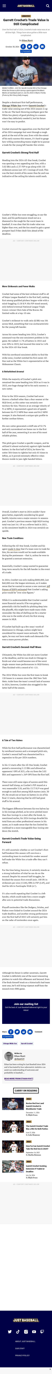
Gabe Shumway (34, 1135)
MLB (29, 1099)
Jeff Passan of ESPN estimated (26, 588)
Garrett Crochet (27, 1044)
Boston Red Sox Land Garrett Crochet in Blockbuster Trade (35, 1106)
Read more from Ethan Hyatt (18, 1079)
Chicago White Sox (10, 1044)
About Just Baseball (25, 1341)
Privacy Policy (22, 1355)
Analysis (26, 16)
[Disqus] (26, 1269)
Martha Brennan (34, 1155)
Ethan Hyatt (27, 40)
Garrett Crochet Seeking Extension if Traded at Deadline (36, 1169)
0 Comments (26, 51)
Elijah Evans (32, 1115)
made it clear (14, 548)
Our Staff (20, 1348)
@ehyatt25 (19, 1059)
